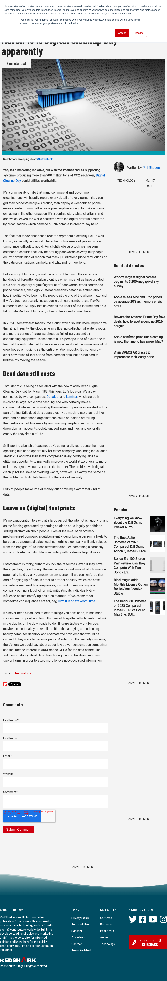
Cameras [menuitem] (106, 918)
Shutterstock (45, 159)
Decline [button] (139, 32)
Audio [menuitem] (104, 937)
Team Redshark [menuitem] (81, 950)
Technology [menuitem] (107, 944)
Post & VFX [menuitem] (107, 931)
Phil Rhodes (151, 168)
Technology (23, 673)
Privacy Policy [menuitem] (80, 918)
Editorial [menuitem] (76, 931)
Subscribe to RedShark (150, 942)
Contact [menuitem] (76, 944)
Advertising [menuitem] (78, 937)
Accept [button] (122, 32)
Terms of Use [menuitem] (80, 924)
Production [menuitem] (107, 924)
